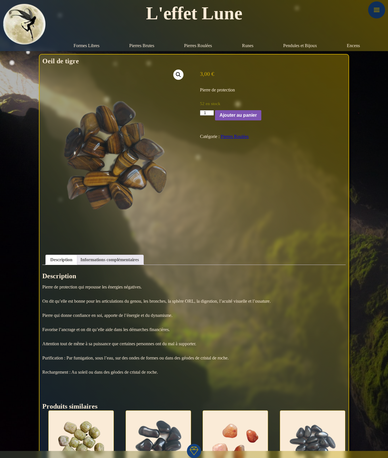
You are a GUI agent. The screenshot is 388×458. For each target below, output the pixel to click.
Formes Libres (86, 45)
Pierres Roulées (198, 45)
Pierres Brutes (141, 45)
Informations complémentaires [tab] (109, 259)
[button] (178, 75)
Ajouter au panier (238, 115)
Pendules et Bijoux (300, 45)
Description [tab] (61, 259)
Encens (353, 45)
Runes (247, 45)
